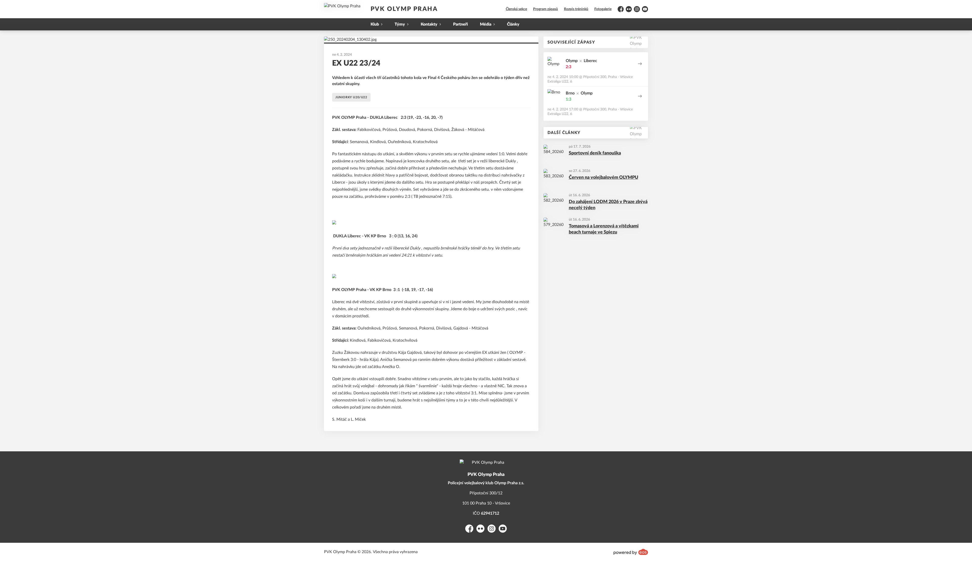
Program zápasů (545, 9)
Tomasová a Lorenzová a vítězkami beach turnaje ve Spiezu (604, 229)
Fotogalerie (603, 9)
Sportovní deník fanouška (595, 153)
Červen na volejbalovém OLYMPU (603, 177)
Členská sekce (516, 9)
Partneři (460, 24)
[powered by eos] (631, 552)
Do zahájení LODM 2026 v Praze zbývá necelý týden (608, 205)
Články (513, 24)
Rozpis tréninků (576, 9)
